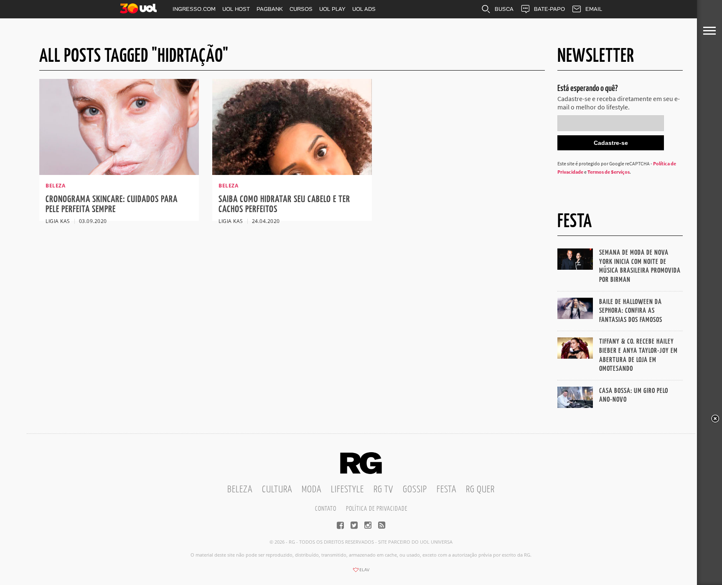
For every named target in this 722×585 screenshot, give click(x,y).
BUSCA (504, 9)
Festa (446, 489)
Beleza (239, 489)
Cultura (277, 489)
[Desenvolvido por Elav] (361, 572)
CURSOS (301, 9)
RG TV (383, 489)
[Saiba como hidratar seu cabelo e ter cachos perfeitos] (292, 172)
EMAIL (593, 9)
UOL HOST (236, 9)
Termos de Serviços (608, 172)
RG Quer (480, 489)
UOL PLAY (332, 9)
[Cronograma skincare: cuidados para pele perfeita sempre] (119, 172)
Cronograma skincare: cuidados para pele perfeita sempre (112, 204)
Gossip (415, 489)
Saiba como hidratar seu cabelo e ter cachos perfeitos (284, 204)
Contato (325, 509)
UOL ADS (364, 9)
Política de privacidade (376, 509)
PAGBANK (270, 9)
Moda (311, 489)
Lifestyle (347, 489)
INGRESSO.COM (194, 9)
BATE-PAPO (549, 9)
